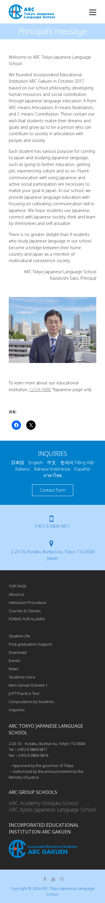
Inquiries (16, 709)
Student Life (19, 636)
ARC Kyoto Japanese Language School (52, 809)
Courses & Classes (25, 610)
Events (14, 660)
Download (18, 652)
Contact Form (53, 490)
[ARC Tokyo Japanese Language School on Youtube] (53, 878)
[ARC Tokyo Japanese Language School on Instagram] (61, 878)
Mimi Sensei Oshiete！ (28, 685)
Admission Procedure (27, 602)
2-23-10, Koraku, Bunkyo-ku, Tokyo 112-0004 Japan (52, 555)
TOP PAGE (18, 586)
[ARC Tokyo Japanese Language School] (32, 11)
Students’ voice (22, 677)
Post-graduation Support (30, 644)
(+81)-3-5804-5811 (52, 526)
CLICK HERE (40, 389)
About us (16, 594)
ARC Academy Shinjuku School (43, 803)
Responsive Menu (92, 12)
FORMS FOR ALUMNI (27, 619)
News (13, 668)
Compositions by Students (31, 701)
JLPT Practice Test (24, 693)
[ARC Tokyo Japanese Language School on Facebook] (44, 878)
